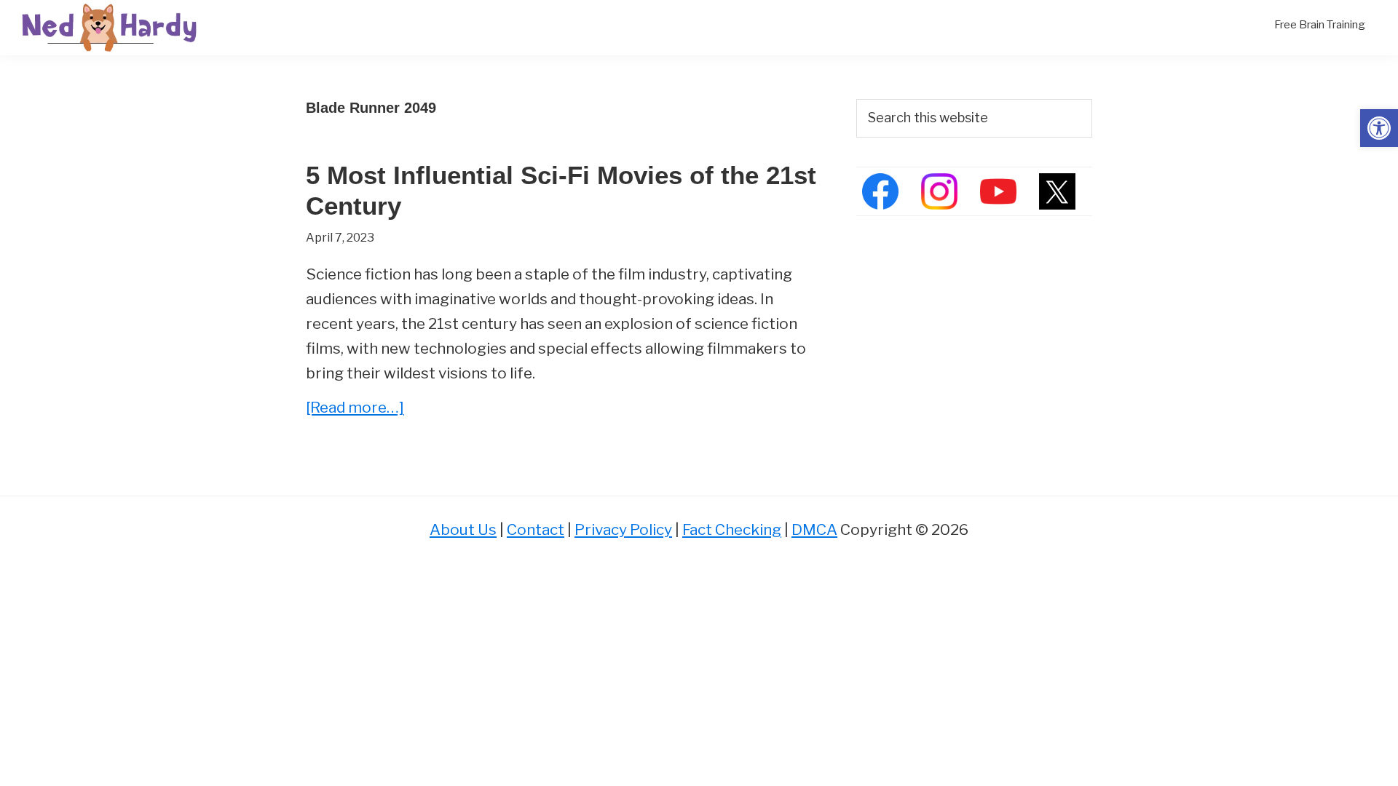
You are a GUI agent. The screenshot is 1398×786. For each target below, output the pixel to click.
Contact (535, 529)
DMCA (814, 529)
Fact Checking (731, 529)
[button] (1379, 128)
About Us (463, 529)
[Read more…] (355, 408)
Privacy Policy (623, 529)
